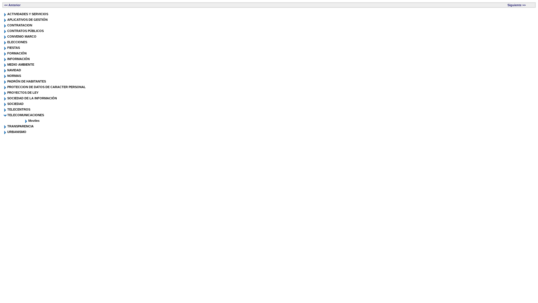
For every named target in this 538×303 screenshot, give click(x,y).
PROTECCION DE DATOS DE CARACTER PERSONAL (46, 87)
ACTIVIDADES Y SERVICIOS (27, 14)
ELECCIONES (17, 42)
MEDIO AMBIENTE (20, 64)
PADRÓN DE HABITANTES (26, 81)
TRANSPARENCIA (20, 126)
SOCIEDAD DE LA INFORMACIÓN (32, 98)
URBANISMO (16, 132)
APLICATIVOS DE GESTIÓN (27, 19)
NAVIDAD (14, 70)
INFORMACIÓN (18, 59)
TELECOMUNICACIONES (25, 115)
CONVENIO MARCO (21, 36)
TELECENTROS (18, 109)
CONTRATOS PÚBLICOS (25, 31)
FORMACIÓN (17, 53)
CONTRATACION (19, 25)
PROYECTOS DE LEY (22, 92)
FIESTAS (13, 47)
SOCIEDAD (15, 103)
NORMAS (14, 75)
